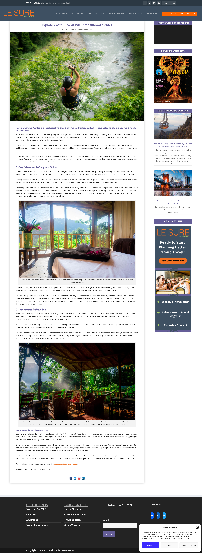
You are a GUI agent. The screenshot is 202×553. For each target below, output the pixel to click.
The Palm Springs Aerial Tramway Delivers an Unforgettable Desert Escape (173, 144)
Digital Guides (77, 13)
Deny (169, 545)
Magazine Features (68, 29)
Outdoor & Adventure (85, 29)
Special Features (95, 13)
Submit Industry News (37, 525)
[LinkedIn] (83, 478)
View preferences (188, 545)
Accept (150, 545)
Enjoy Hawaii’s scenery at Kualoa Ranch (55, 3)
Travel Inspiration (116, 13)
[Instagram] (79, 478)
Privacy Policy (68, 550)
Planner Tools (135, 13)
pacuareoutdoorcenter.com (65, 464)
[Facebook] (70, 478)
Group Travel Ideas (74, 525)
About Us (31, 514)
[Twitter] (75, 478)
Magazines (60, 13)
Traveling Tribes (72, 519)
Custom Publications (75, 514)
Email (106, 520)
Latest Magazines (73, 509)
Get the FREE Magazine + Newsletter (179, 14)
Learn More (152, 13)
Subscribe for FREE (36, 509)
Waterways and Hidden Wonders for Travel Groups (173, 201)
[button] (197, 527)
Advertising (32, 519)
